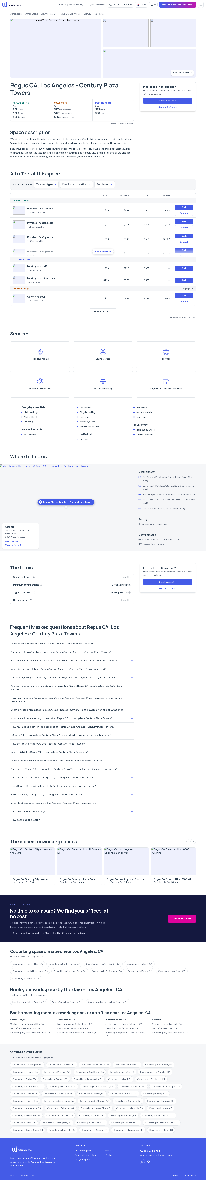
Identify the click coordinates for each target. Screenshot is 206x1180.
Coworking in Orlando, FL (25, 1093)
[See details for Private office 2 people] (19, 224)
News (108, 1150)
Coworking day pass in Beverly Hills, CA (30, 1032)
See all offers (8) (103, 311)
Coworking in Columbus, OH (125, 1122)
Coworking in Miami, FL (119, 1079)
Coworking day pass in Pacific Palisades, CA (125, 1034)
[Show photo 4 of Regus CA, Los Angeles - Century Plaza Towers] (149, 63)
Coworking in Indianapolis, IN (166, 1086)
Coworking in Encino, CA (140, 971)
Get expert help (182, 918)
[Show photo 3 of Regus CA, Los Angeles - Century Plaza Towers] (173, 33)
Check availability (168, 100)
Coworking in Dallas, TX (24, 1079)
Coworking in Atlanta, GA (25, 1071)
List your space (82, 1159)
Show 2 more (103, 251)
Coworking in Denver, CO (55, 1079)
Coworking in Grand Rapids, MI (27, 1129)
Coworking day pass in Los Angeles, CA (108, 1002)
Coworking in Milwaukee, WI (26, 1115)
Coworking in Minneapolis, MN (128, 1129)
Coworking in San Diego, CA (90, 1071)
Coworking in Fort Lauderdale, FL (161, 1122)
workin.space (16, 13)
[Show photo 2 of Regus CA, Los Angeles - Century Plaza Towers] (126, 33)
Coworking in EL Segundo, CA (107, 971)
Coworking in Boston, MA (25, 1100)
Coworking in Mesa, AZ (160, 1108)
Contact (184, 213)
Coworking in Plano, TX (161, 1129)
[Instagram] (148, 1161)
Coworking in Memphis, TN (129, 1108)
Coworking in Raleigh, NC (91, 1093)
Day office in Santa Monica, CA (72, 1028)
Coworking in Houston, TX (61, 1064)
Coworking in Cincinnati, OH (160, 1100)
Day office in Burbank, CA (165, 1028)
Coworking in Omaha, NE (91, 1115)
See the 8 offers (167, 107)
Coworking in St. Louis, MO (123, 1093)
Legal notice (174, 1175)
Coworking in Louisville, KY (62, 1129)
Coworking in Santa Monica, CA (64, 963)
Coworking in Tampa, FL (155, 1093)
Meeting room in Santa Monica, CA (74, 1024)
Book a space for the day (71, 4)
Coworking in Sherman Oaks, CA (70, 971)
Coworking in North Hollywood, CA (30, 971)
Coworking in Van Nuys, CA (171, 971)
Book (184, 207)
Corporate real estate (86, 1155)
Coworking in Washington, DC (27, 1064)
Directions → (11, 541)
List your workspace (95, 4)
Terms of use (189, 1175)
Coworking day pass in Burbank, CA (170, 1032)
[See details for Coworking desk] (19, 298)
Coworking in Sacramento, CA (59, 1100)
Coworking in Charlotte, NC (62, 1086)
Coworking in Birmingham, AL (56, 1122)
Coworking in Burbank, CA (139, 963)
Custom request (83, 1150)
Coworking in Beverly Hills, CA (27, 963)
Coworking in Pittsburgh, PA (151, 1079)
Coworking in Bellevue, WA (60, 1108)
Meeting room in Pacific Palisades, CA (124, 1024)
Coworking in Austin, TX (122, 1071)
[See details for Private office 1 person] (19, 210)
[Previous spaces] (186, 841)
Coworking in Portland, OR (123, 1115)
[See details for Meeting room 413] (19, 268)
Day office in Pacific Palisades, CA (122, 1028)
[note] (34, 577)
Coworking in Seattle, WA (133, 1086)
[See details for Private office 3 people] (19, 239)
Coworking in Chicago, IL (127, 1064)
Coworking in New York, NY (158, 1064)
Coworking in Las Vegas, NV (95, 1064)
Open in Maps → (13, 545)
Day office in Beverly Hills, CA (25, 1028)
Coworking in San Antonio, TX (27, 1086)
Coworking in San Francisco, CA (98, 1086)
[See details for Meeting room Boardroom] (19, 280)
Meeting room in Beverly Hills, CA (27, 1024)
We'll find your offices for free (178, 4)
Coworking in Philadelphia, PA (58, 1093)
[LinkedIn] (142, 1161)
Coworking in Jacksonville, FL (88, 1079)
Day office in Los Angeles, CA (67, 1002)
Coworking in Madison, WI (94, 1129)
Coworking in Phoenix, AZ (57, 1071)
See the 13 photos (182, 72)
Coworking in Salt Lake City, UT (158, 1115)
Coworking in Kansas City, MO (95, 1108)
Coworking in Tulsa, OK (24, 1122)
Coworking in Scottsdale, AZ (94, 1100)
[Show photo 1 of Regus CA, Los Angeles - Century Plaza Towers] (55, 48)
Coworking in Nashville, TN (59, 1115)
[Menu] (201, 5)
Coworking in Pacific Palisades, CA (103, 963)
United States (31, 13)
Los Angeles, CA (48, 13)
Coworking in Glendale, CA (25, 978)
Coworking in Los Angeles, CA (155, 1071)
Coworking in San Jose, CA (128, 1100)
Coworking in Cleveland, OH (91, 1122)
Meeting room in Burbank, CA (167, 1024)
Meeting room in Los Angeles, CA (29, 1002)
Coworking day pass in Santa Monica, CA (77, 1032)
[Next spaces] (193, 841)
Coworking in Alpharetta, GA (26, 1108)
